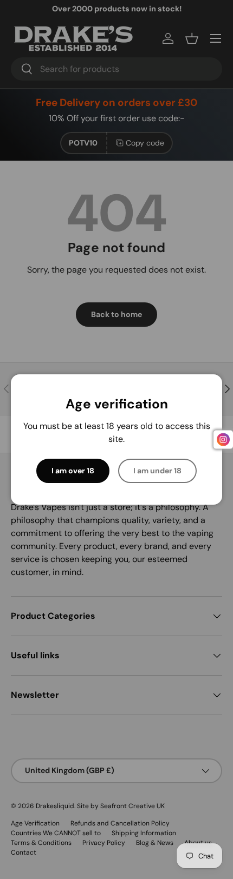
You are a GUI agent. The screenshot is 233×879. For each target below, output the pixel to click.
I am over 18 (72, 470)
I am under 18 (157, 470)
